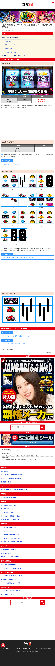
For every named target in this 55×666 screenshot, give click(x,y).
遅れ (2, 155)
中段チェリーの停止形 (10, 52)
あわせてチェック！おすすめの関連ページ (13, 55)
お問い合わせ (6, 648)
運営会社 (25, 648)
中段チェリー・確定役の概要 (10, 37)
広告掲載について (47, 648)
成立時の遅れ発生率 (10, 44)
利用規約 (40, 648)
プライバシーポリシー (15, 648)
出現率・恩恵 (8, 41)
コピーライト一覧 (32, 648)
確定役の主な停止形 (10, 48)
